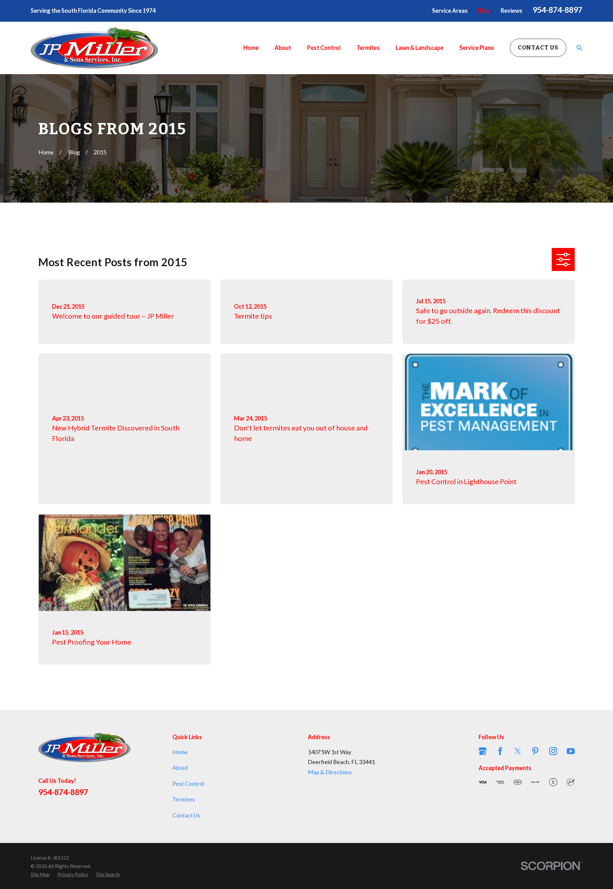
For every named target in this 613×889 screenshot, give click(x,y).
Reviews (511, 10)
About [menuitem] (283, 47)
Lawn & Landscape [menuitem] (419, 47)
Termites (183, 799)
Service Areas (450, 10)
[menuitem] (40, 874)
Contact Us (538, 47)
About (180, 767)
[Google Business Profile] (483, 751)
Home (180, 751)
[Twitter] (518, 751)
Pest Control (188, 783)
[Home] (94, 47)
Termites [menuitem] (368, 47)
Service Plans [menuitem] (476, 47)
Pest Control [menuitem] (324, 47)
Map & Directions (330, 772)
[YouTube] (571, 751)
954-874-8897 (557, 9)
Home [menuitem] (251, 47)
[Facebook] (500, 751)
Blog (484, 10)
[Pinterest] (535, 751)
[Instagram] (553, 751)
